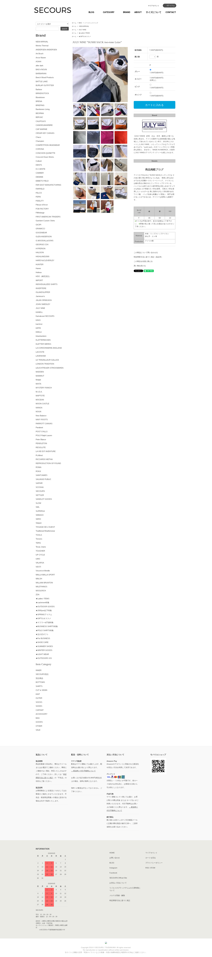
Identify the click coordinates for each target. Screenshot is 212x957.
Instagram (113, 868)
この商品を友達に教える (143, 261)
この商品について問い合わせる (146, 252)
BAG (80, 23)
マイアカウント (153, 6)
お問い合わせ (114, 858)
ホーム (74, 23)
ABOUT (138, 12)
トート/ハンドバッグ (91, 23)
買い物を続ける (140, 266)
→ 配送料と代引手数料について (83, 771)
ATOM (152, 868)
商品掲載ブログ (154, 169)
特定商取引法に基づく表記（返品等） (148, 257)
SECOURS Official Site (118, 878)
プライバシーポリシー (154, 863)
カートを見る (150, 858)
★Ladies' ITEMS (84, 33)
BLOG (91, 12)
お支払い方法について (118, 883)
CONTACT (171, 12)
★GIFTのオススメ (85, 36)
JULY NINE (82, 30)
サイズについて (153, 12)
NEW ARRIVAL (84, 26)
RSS (147, 868)
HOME (112, 853)
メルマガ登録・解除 (117, 895)
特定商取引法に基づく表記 (119, 900)
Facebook (113, 873)
